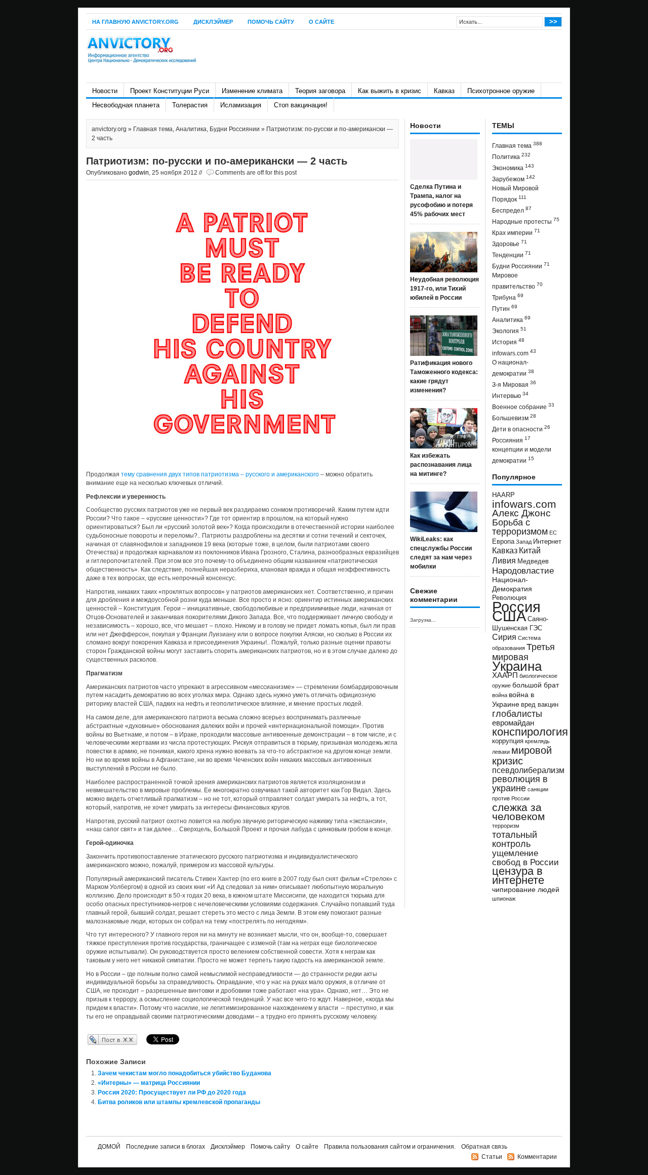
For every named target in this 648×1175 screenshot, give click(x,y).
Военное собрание (523, 406)
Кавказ (444, 91)
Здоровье (509, 243)
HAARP (503, 495)
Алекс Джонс (521, 513)
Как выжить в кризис (389, 91)
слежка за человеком (518, 811)
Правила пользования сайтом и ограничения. (390, 1146)
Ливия (504, 560)
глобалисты (517, 713)
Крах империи (516, 232)
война (499, 695)
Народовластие (523, 570)
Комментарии (537, 1156)
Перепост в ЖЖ (97, 1039)
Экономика (513, 167)
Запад (524, 542)
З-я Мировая (514, 384)
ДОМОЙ (109, 1146)
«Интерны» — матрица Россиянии (149, 1082)
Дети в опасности (521, 428)
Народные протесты (525, 221)
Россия (516, 606)
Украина (517, 666)
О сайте (321, 22)
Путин (504, 308)
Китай (530, 550)
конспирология (530, 731)
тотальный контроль (514, 839)
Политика (511, 156)
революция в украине (520, 783)
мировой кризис (522, 755)
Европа (503, 541)
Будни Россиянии (235, 129)
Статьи (491, 1156)
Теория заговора (320, 91)
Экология (509, 330)
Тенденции (511, 254)
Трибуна (507, 297)
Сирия (504, 637)
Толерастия (190, 105)
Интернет (547, 541)
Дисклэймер (213, 22)
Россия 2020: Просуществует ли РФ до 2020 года (172, 1092)
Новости (104, 91)
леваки (501, 752)
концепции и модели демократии (521, 455)
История (508, 341)
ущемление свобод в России (525, 857)
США (509, 615)
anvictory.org (109, 129)
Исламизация (240, 105)
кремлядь (537, 741)
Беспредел (512, 210)
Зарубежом (513, 178)
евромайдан (513, 723)
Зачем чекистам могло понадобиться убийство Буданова (184, 1073)
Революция (509, 597)
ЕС (553, 533)
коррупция (507, 741)
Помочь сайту (271, 22)
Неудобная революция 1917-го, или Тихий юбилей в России (444, 288)
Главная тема (153, 129)
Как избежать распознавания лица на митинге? (441, 464)
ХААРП (505, 675)
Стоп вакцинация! (301, 105)
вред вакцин (539, 704)
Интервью (510, 395)
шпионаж (503, 899)
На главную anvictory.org (135, 22)
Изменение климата (252, 91)
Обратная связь (484, 1146)
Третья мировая (523, 651)
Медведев (533, 561)
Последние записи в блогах (165, 1146)
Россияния (511, 439)
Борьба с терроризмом (520, 527)
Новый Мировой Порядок (515, 194)
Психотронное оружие (501, 91)
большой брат (535, 685)
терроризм (505, 826)
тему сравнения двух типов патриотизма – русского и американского (220, 474)
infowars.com (514, 352)
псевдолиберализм (528, 770)
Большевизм (514, 417)
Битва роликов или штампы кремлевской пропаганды (179, 1102)
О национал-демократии (513, 368)
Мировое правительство (517, 281)
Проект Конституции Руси (169, 91)
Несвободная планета (125, 105)
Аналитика (191, 129)
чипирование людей (525, 889)
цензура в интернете (518, 875)
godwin (139, 172)
